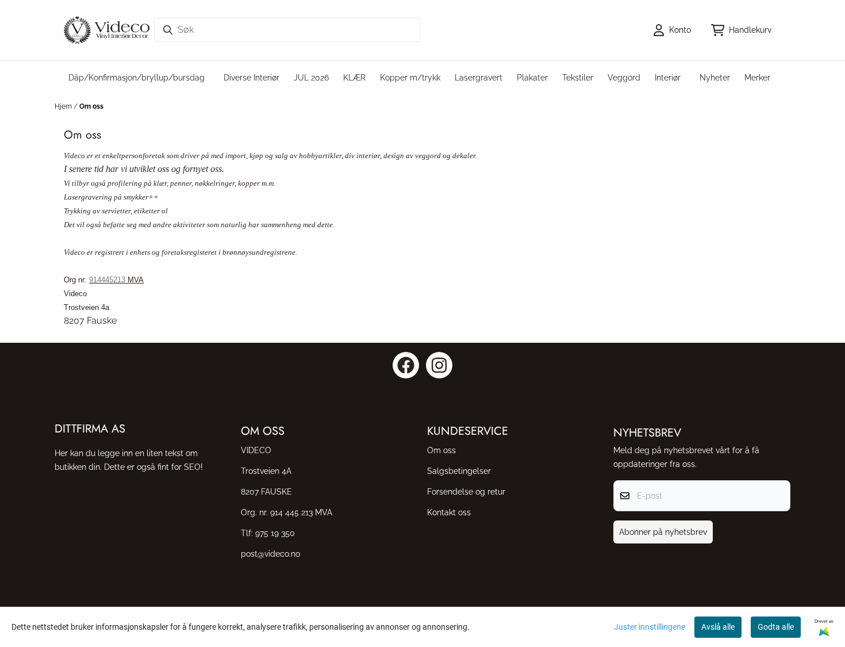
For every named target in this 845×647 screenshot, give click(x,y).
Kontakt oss (449, 512)
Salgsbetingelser (459, 471)
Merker (757, 77)
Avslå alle (718, 626)
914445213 (107, 279)
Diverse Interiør (251, 77)
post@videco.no (270, 553)
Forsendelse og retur (466, 491)
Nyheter (715, 77)
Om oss (91, 106)
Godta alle (776, 626)
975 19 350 (275, 533)
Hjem (64, 106)
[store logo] (106, 30)
